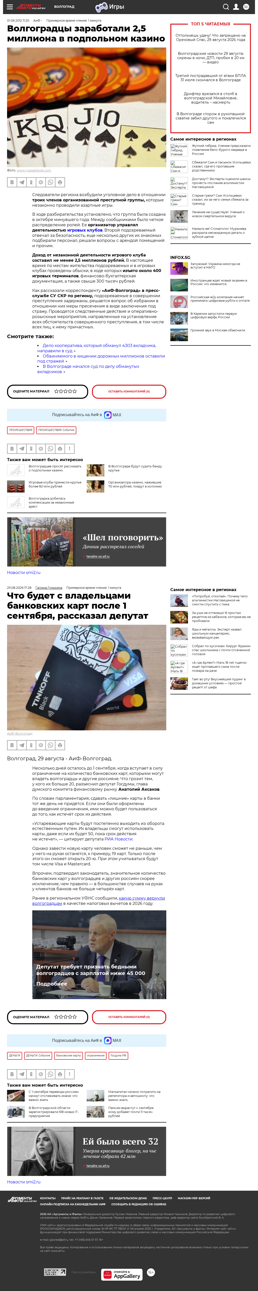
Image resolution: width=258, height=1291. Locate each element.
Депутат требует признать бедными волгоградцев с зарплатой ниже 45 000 (90, 970)
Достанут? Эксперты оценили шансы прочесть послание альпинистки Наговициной (221, 183)
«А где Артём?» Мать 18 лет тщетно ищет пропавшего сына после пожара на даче (219, 667)
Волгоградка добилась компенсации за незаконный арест (51, 502)
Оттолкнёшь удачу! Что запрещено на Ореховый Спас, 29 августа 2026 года (211, 37)
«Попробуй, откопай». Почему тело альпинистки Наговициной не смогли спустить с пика (220, 600)
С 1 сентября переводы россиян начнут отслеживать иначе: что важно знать (54, 1096)
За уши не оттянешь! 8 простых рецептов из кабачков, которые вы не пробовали (221, 617)
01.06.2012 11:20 (18, 20)
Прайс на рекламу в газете (82, 1198)
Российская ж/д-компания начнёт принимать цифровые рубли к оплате (220, 298)
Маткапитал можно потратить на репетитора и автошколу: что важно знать (134, 1096)
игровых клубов (85, 230)
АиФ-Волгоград (20, 733)
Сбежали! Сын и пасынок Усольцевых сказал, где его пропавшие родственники (221, 166)
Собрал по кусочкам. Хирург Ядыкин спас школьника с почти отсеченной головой (221, 650)
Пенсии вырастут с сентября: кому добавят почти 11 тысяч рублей (131, 1112)
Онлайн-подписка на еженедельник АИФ (73, 1204)
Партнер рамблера (83, 1272)
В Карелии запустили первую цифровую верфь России (213, 315)
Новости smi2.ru (24, 572)
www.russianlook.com (34, 170)
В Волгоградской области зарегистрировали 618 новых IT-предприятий (54, 1112)
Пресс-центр (162, 1198)
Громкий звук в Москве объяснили (217, 330)
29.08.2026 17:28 (19, 588)
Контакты (47, 1198)
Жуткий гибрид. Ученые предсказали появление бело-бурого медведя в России (221, 150)
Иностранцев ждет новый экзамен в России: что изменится (218, 282)
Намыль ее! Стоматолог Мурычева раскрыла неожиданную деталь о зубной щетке (219, 233)
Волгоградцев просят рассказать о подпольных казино (55, 468)
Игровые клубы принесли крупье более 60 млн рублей (55, 484)
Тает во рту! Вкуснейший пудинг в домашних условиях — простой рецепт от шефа (219, 683)
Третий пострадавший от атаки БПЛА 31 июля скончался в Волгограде (210, 78)
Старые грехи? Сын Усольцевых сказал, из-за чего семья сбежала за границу (220, 199)
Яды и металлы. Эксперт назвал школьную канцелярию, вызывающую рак (217, 633)
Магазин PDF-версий (194, 1198)
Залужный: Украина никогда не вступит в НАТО (215, 265)
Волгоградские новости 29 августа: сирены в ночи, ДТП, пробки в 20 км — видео (210, 58)
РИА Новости (119, 839)
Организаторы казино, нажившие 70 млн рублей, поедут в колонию (135, 484)
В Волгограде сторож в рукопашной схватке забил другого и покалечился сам (211, 118)
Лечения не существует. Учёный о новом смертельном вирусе (218, 214)
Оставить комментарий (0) (129, 391)
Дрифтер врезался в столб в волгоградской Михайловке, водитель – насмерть (210, 98)
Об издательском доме (128, 1198)
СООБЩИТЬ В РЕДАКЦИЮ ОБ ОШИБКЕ (138, 1204)
